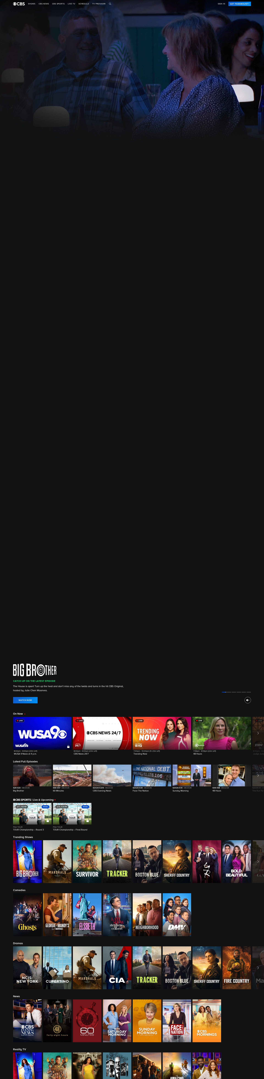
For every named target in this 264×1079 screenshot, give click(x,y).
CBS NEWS (44, 4)
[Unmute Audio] (248, 700)
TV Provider (99, 4)
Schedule (84, 4)
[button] (42, 738)
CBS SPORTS (58, 4)
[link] (239, 4)
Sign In (221, 4)
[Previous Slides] (6, 817)
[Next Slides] (257, 817)
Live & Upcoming (43, 799)
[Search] (110, 4)
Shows (31, 4)
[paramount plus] (19, 4)
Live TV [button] (71, 4)
